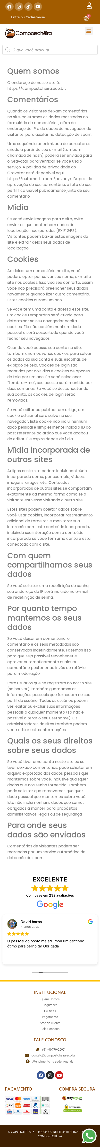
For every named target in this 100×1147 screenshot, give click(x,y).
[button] (89, 31)
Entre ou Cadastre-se (28, 17)
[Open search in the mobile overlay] (50, 50)
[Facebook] (9, 6)
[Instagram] (19, 6)
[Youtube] (38, 6)
